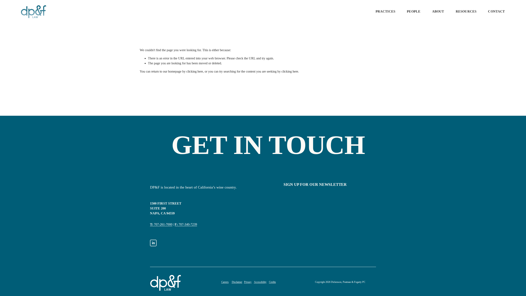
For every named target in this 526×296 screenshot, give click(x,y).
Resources (466, 11)
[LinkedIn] (153, 243)
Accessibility (260, 282)
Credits (272, 282)
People (413, 11)
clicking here (194, 71)
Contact (496, 11)
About (438, 11)
